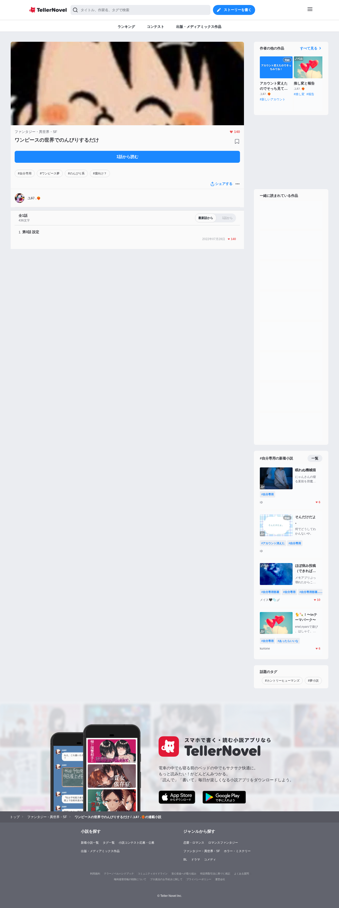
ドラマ (195, 859)
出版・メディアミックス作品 (100, 851)
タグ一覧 (109, 842)
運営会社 (220, 879)
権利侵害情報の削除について (130, 879)
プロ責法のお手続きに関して (166, 879)
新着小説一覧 (90, 842)
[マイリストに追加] (237, 141)
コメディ (210, 859)
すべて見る (308, 48)
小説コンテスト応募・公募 (136, 842)
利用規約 (95, 873)
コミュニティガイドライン (153, 873)
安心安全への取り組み (183, 873)
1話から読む (127, 157)
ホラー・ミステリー (237, 851)
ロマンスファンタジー (223, 842)
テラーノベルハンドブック (119, 873)
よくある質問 (241, 873)
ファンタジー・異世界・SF (201, 851)
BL (185, 859)
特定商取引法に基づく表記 (215, 873)
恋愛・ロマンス (193, 842)
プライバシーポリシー (198, 879)
